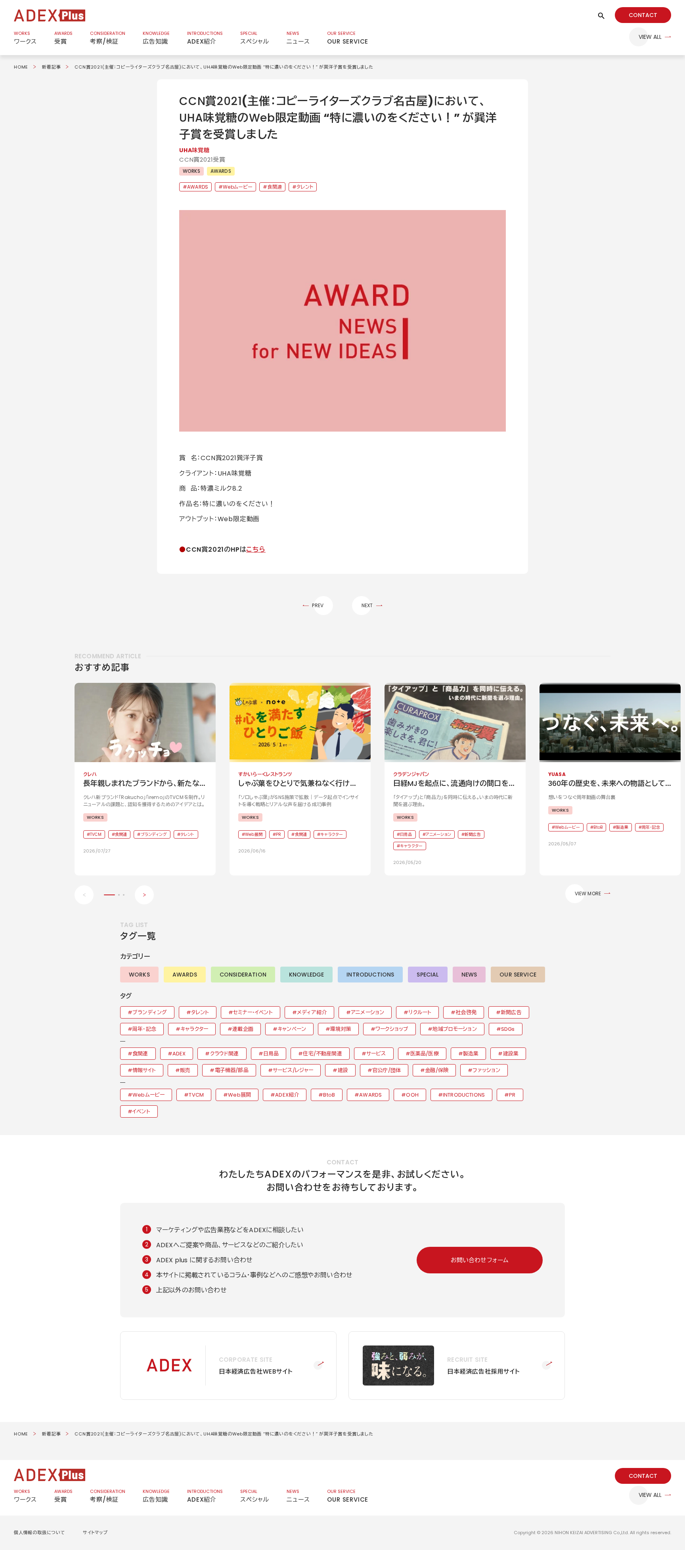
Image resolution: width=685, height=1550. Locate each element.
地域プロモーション (454, 1029)
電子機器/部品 (232, 1070)
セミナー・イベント (252, 1012)
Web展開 (239, 1095)
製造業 (470, 1053)
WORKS (191, 171)
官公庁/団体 (386, 1070)
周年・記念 (144, 1029)
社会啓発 (465, 1012)
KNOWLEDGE (306, 975)
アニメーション (367, 1012)
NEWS (469, 975)
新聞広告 (511, 1012)
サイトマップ (95, 1532)
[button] (342, 320)
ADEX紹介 (287, 1095)
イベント (141, 1111)
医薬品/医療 (424, 1053)
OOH (412, 1095)
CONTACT (643, 15)
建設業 (511, 1053)
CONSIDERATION (243, 975)
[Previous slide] (84, 894)
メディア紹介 (312, 1012)
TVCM (196, 1095)
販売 (185, 1070)
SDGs (508, 1029)
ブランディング (149, 1012)
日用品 (271, 1053)
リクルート (419, 1012)
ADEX (179, 1053)
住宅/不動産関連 (322, 1053)
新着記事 (51, 67)
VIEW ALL (650, 37)
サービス (376, 1053)
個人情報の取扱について (39, 1532)
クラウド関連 (224, 1053)
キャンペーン (291, 1029)
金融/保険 (436, 1070)
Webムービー (238, 186)
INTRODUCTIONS (370, 975)
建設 (343, 1070)
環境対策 (340, 1029)
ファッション (486, 1070)
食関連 (275, 186)
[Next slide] (144, 894)
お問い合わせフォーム (480, 1260)
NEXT (367, 605)
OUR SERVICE (517, 975)
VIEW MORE (588, 893)
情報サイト (144, 1070)
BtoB (329, 1095)
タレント (305, 186)
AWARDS (220, 171)
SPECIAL (427, 975)
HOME (21, 67)
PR (512, 1095)
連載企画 (242, 1029)
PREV (317, 605)
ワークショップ (391, 1029)
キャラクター (194, 1029)
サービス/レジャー (293, 1070)
